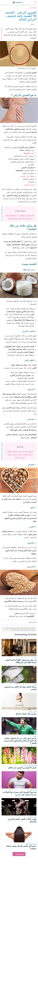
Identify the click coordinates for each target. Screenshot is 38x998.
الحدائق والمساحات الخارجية (29, 765)
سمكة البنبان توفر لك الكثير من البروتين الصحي (20, 688)
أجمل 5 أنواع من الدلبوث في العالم (22, 767)
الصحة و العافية (32, 790)
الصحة (34, 657)
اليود (24, 502)
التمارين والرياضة (32, 711)
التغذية (34, 684)
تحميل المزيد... (19, 854)
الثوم (31, 512)
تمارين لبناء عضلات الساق (25, 714)
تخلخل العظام (29, 185)
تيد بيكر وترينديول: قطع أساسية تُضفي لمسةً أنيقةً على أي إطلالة (20, 661)
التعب (29, 153)
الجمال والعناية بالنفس (30, 844)
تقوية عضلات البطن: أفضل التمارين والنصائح (22, 820)
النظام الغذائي (33, 8)
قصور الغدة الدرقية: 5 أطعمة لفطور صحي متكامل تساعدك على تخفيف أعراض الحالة (20, 454)
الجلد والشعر (27, 176)
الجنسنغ (30, 547)
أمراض (34, 736)
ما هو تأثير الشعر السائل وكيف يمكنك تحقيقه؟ (21, 847)
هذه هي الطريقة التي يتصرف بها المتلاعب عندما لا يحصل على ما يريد (19, 793)
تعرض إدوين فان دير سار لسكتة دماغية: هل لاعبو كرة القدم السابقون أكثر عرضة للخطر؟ (20, 740)
